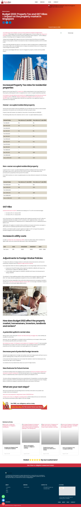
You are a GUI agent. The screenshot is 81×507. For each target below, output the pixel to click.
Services (42, 2)
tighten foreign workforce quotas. (25, 263)
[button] (3, 22)
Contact (56, 2)
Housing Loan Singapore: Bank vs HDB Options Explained (11, 448)
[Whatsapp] (3, 496)
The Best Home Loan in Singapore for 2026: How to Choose (49, 449)
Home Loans (5, 11)
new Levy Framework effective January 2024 (20, 281)
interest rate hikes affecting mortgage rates (28, 335)
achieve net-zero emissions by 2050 (16, 240)
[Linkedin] (21, 502)
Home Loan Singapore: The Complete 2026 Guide (69, 448)
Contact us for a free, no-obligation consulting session (15, 397)
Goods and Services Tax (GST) (9, 210)
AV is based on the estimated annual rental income (14, 95)
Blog (49, 2)
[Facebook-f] (16, 502)
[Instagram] (19, 502)
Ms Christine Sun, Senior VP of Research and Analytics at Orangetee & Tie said (20, 343)
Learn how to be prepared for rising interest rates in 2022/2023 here (18, 394)
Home (36, 2)
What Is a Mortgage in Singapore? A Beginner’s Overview (29, 447)
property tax (20, 91)
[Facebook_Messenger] (3, 500)
